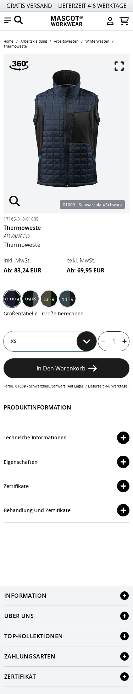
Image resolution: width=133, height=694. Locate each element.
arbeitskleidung (34, 41)
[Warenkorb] (124, 21)
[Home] (66, 21)
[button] (7, 21)
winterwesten (97, 41)
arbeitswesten (66, 41)
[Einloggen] (110, 21)
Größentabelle (21, 313)
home (8, 41)
